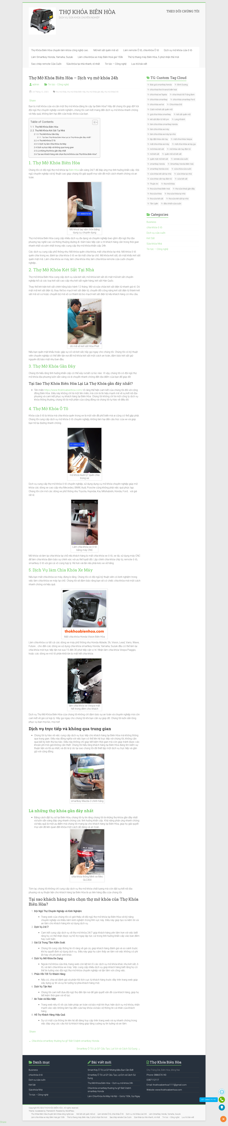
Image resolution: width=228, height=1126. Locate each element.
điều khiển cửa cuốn (172, 203)
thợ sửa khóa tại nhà (176, 193)
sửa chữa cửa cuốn (182, 169)
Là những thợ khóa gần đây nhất (51, 151)
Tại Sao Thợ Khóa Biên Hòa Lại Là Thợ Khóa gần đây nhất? (66, 137)
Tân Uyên (154, 203)
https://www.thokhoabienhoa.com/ (63, 390)
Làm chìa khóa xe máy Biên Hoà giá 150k (100, 57)
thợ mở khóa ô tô (111, 92)
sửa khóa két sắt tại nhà (160, 174)
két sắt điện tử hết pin (159, 119)
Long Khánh (179, 119)
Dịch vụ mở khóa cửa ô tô (178, 50)
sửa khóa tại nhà (184, 174)
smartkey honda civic (159, 169)
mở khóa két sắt (157, 149)
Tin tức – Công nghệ (115, 63)
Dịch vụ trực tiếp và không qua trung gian (55, 147)
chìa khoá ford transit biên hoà (163, 89)
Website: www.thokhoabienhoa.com (164, 1090)
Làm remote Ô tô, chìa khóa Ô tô (141, 50)
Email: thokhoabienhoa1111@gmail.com (167, 1085)
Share (32, 100)
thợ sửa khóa (156, 193)
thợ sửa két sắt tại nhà (178, 198)
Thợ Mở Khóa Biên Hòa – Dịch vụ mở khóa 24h (110, 1083)
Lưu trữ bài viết (139, 63)
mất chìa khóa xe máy (159, 144)
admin (35, 84)
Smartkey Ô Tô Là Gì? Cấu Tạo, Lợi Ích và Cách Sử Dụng (108, 1048)
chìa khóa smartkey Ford (184, 99)
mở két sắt (154, 154)
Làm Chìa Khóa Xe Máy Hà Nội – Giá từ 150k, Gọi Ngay (114, 1096)
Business (151, 222)
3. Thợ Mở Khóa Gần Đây (48, 134)
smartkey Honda (157, 164)
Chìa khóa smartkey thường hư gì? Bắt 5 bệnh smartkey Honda (64, 1040)
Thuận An (154, 184)
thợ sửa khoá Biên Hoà (160, 189)
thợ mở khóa (61, 92)
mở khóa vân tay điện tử (180, 149)
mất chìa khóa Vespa (182, 139)
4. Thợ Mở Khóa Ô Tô (46, 140)
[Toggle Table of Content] (93, 122)
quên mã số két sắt (173, 154)
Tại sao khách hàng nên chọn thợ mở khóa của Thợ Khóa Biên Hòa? (67, 154)
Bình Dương (182, 84)
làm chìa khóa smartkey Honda (164, 124)
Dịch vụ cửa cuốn (156, 232)
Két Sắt (151, 238)
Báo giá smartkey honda (161, 84)
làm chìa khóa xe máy (159, 129)
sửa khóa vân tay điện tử (161, 179)
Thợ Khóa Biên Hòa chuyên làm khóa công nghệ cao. (60, 50)
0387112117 (153, 1080)
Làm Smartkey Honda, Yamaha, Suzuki (52, 57)
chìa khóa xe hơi (157, 104)
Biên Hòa (74, 169)
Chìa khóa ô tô (176, 104)
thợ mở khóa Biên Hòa (76, 92)
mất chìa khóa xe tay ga (185, 144)
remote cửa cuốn (181, 159)
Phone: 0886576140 (156, 1075)
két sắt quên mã (183, 114)
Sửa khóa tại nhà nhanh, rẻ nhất (83, 63)
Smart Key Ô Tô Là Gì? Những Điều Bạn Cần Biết (110, 1070)
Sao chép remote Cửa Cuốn (46, 63)
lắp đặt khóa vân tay (159, 139)
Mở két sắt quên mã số (106, 50)
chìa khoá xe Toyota (158, 94)
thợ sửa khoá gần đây (185, 189)
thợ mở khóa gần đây (95, 92)
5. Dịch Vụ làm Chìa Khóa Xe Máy (51, 144)
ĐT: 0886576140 (208, 1099)
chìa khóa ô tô (154, 227)
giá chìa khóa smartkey (160, 114)
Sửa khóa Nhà (154, 243)
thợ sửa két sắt (156, 198)
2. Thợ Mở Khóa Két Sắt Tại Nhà (49, 130)
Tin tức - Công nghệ (58, 84)
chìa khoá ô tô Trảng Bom (183, 94)
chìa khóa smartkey (158, 99)
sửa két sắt (182, 179)
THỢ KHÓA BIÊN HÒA (87, 11)
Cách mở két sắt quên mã (161, 109)
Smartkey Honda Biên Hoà (181, 164)
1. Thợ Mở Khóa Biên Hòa (45, 127)
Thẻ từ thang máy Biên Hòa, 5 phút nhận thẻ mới (153, 57)
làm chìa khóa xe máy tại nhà (163, 134)
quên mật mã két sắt (159, 159)
